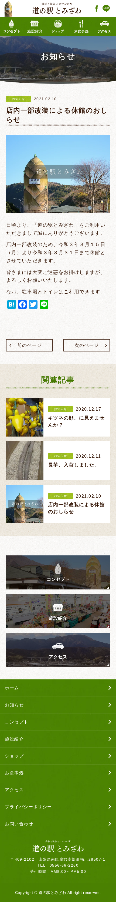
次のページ (86, 345)
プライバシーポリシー (28, 806)
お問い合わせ (19, 823)
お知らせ (18, 98)
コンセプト (58, 579)
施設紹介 (58, 618)
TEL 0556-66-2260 (58, 865)
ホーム (12, 687)
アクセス (58, 656)
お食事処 (14, 772)
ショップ (14, 755)
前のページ (29, 345)
